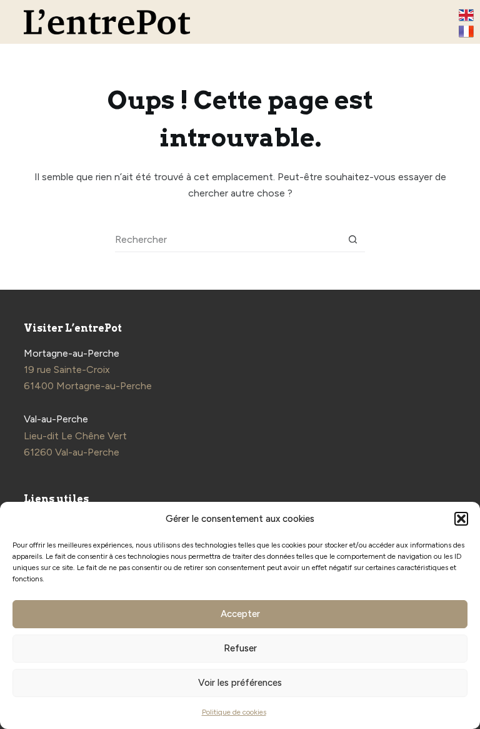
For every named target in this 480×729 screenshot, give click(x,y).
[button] (461, 518)
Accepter (240, 613)
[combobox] (228, 239)
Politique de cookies (234, 712)
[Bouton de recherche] (353, 239)
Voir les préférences (240, 682)
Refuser (240, 648)
